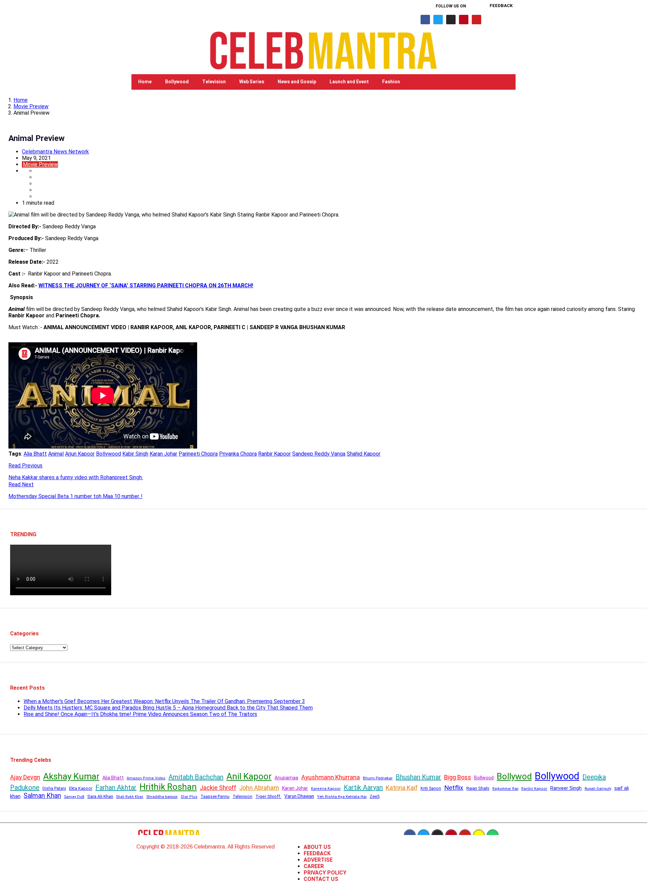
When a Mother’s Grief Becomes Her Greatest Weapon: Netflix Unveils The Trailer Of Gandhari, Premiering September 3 (164, 701)
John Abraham (259, 787)
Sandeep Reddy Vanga (318, 454)
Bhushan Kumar (418, 777)
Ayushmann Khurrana (330, 777)
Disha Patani (54, 788)
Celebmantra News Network (55, 151)
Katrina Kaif (402, 787)
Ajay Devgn (25, 777)
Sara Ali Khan (100, 796)
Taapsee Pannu (215, 796)
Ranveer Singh (566, 788)
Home (145, 81)
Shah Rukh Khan (129, 797)
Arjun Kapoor (80, 454)
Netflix (453, 788)
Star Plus (189, 797)
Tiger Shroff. (268, 796)
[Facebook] (425, 19)
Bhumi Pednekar (378, 778)
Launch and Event (349, 81)
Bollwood (484, 777)
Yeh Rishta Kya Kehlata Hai (342, 796)
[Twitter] (438, 19)
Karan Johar (163, 454)
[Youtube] (476, 19)
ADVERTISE (318, 860)
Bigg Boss (457, 777)
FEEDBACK (317, 853)
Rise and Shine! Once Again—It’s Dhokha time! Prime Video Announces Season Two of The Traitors (140, 714)
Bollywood (177, 81)
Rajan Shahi (477, 788)
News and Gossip (297, 81)
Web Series (251, 81)
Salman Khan (42, 796)
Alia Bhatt (35, 454)
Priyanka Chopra (238, 454)
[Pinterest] (463, 19)
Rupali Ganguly (598, 788)
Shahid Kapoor (363, 454)
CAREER (314, 866)
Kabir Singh (135, 454)
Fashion (391, 81)
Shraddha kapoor (162, 796)
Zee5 (374, 796)
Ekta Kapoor (80, 788)
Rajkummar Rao (505, 788)
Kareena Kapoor (326, 788)
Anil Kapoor (249, 776)
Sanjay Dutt (74, 796)
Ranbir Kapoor (274, 454)
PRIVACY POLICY (325, 872)
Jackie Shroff (218, 787)
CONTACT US (321, 879)
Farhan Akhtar (115, 787)
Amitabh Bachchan (195, 777)
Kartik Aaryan (363, 787)
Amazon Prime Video (146, 778)
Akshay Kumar (71, 776)
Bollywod (514, 776)
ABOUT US (317, 847)
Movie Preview (31, 106)
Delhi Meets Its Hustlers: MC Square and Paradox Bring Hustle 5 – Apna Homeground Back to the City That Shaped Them (168, 708)
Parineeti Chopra (198, 454)
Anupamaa (286, 777)
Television (214, 81)
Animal (56, 454)
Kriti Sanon (431, 788)
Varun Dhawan (299, 796)
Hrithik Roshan (168, 787)
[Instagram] (451, 19)
